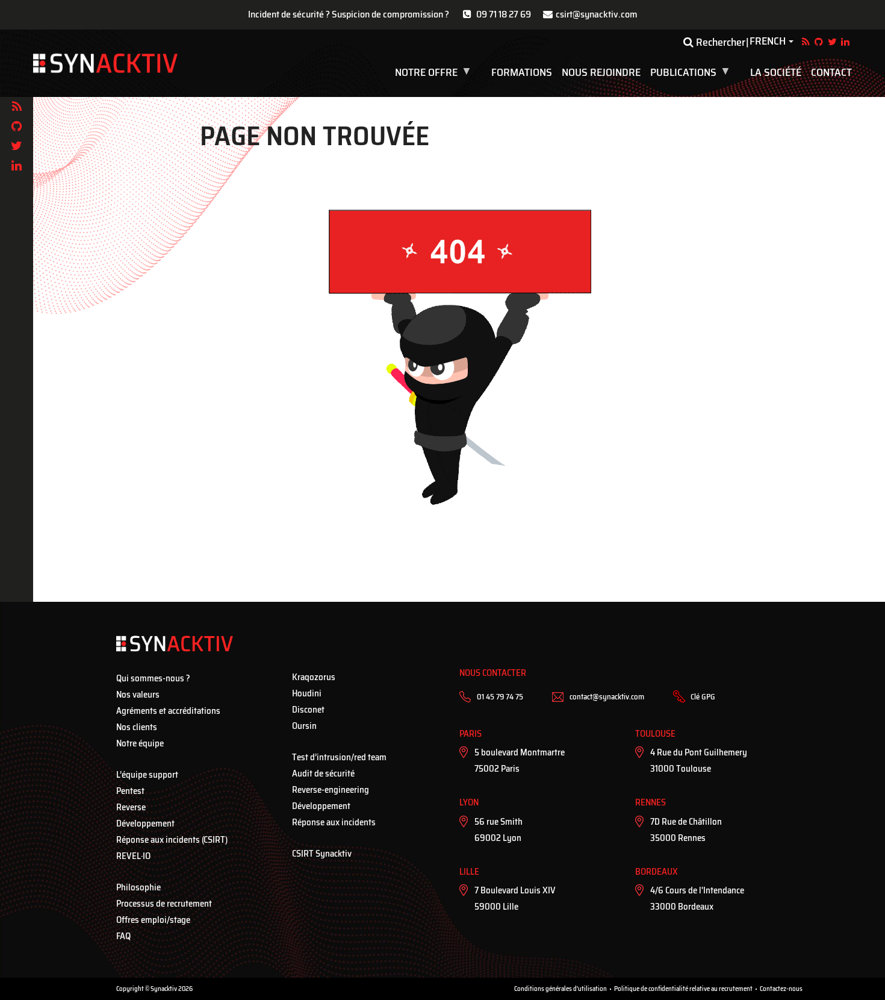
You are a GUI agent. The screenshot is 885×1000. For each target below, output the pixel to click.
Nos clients (136, 727)
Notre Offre (434, 72)
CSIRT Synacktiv (322, 853)
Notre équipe (140, 743)
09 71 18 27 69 (503, 14)
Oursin (304, 726)
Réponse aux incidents (334, 822)
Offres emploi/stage (153, 920)
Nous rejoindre (601, 72)
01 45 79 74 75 (500, 696)
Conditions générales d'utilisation (560, 989)
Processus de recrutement (164, 903)
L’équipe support (147, 774)
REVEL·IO (133, 856)
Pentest (130, 791)
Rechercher (719, 42)
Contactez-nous (781, 989)
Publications (691, 72)
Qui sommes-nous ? (153, 678)
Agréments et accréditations (168, 711)
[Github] (16, 127)
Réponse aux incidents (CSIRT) (172, 840)
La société (775, 72)
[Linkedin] (16, 166)
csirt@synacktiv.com (597, 14)
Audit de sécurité (323, 773)
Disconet (308, 709)
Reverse (131, 807)
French (768, 41)
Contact (831, 72)
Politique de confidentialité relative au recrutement (683, 989)
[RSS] (16, 107)
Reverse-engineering (330, 790)
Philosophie (138, 887)
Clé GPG (703, 696)
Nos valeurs (138, 694)
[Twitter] (16, 146)
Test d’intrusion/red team (339, 757)
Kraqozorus (313, 677)
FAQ (123, 936)
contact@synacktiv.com (607, 696)
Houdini (306, 693)
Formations (521, 72)
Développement (145, 823)
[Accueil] (105, 63)
